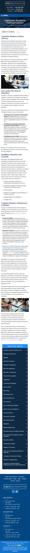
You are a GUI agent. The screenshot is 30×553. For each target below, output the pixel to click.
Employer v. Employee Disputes (12, 246)
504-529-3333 (19, 7)
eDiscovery (6, 390)
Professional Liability (9, 443)
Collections (6, 379)
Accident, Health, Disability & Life (12, 350)
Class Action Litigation (9, 376)
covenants (11, 252)
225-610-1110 (19, 9)
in (16, 491)
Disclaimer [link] (8, 544)
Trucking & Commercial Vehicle (12, 456)
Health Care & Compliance (10, 409)
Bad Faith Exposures (9, 368)
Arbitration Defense (8, 361)
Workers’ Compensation (10, 459)
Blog (19, 478)
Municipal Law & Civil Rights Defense (13, 431)
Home (6, 476)
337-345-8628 (19, 11)
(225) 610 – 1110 (15, 521)
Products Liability (8, 440)
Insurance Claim (8, 413)
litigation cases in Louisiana (18, 213)
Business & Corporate (9, 372)
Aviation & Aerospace (9, 365)
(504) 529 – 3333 (15, 506)
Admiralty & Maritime (9, 354)
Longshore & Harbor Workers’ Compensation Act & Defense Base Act (14, 464)
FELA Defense (7, 402)
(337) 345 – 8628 (15, 535)
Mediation (6, 424)
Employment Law (8, 394)
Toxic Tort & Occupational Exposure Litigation (13, 451)
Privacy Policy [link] (20, 544)
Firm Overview (13, 476)
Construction (7, 387)
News (14, 478)
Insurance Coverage (9, 416)
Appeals (5, 357)
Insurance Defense (8, 420)
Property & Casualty (9, 447)
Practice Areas (8, 478)
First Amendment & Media (10, 405)
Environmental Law (8, 398)
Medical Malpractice (9, 427)
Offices (13, 480)
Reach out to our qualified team (10, 340)
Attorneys (21, 476)
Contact (17, 480)
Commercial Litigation (9, 383)
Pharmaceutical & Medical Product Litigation (13, 435)
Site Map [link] (14, 544)
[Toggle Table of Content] (17, 32)
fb (13, 491)
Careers (24, 478)
